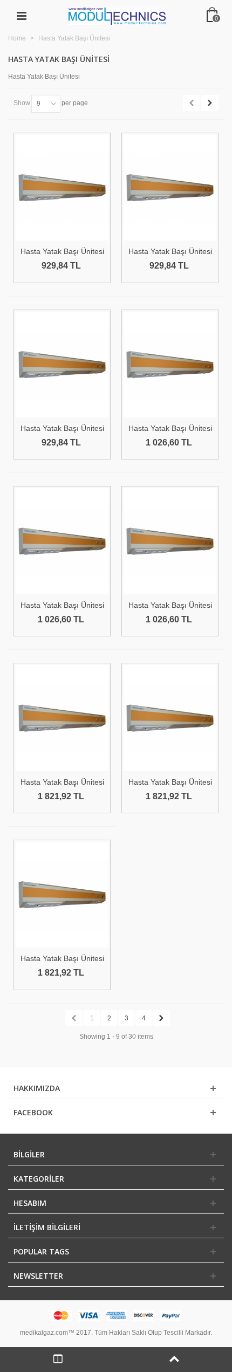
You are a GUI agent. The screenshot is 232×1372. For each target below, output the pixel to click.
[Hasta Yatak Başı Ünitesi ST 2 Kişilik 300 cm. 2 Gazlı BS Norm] (170, 718)
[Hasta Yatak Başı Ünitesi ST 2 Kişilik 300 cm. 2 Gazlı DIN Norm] (62, 718)
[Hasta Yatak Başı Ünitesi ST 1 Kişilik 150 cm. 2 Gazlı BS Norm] (170, 188)
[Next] (210, 103)
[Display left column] (58, 1359)
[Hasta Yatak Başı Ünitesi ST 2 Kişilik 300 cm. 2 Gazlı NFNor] (62, 895)
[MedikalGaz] (117, 15)
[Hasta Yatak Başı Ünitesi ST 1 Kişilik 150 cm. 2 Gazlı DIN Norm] (62, 188)
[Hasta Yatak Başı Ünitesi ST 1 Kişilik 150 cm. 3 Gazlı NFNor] (170, 541)
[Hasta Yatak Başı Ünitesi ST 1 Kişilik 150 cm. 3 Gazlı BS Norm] (62, 541)
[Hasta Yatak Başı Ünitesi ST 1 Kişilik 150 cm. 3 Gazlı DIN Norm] (170, 365)
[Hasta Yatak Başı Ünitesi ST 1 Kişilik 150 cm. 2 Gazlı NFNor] (62, 365)
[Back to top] (174, 1359)
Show (21, 103)
